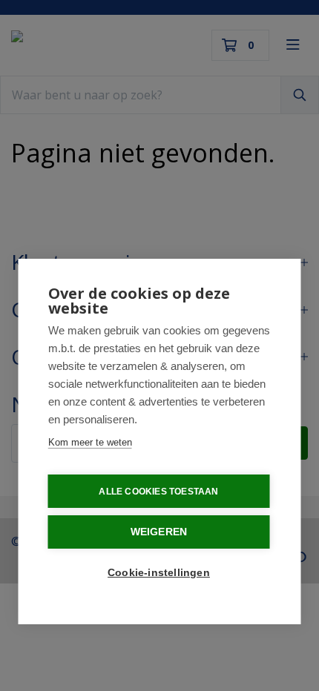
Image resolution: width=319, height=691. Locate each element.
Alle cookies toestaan (158, 491)
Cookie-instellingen (159, 572)
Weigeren (159, 532)
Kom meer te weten (90, 442)
